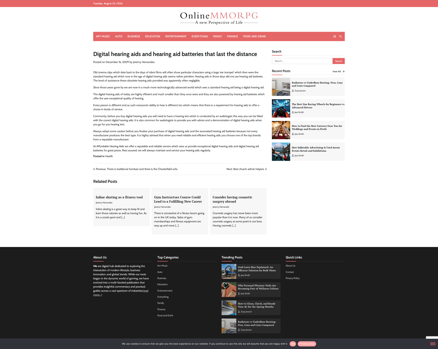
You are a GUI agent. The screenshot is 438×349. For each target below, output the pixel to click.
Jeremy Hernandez (144, 62)
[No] (432, 343)
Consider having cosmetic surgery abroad (232, 199)
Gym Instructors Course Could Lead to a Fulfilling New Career (178, 199)
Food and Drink (254, 36)
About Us (290, 265)
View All (337, 71)
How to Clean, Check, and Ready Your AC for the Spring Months (256, 305)
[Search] (340, 36)
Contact (290, 272)
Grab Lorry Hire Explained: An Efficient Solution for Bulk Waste (257, 268)
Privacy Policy (293, 278)
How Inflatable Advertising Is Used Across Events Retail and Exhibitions (316, 149)
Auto (118, 36)
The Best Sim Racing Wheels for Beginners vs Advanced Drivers (318, 106)
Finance (232, 36)
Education (152, 36)
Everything (200, 36)
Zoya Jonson (300, 90)
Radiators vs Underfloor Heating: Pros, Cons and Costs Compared (317, 84)
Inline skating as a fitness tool (119, 197)
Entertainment (175, 36)
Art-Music (103, 36)
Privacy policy (306, 343)
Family (217, 36)
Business (133, 36)
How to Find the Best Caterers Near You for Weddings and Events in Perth (317, 127)
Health (109, 156)
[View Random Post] (334, 36)
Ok (292, 343)
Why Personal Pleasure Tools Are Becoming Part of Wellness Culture (258, 287)
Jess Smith (299, 112)
